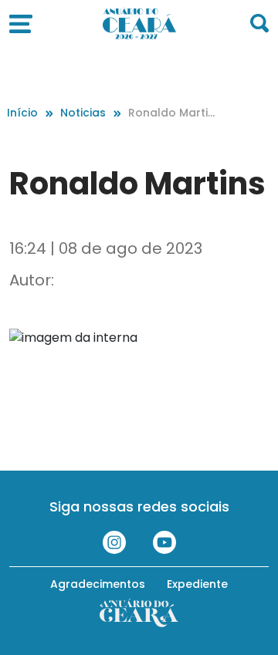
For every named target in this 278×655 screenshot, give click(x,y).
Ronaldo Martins (171, 113)
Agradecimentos (97, 584)
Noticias (83, 112)
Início (22, 112)
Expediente (197, 584)
